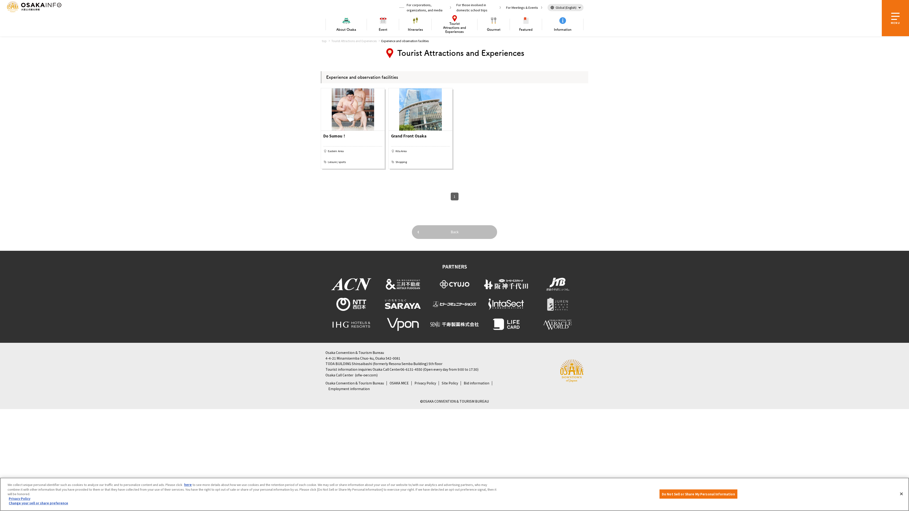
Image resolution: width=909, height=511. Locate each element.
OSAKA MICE (399, 383)
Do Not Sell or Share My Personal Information (698, 494)
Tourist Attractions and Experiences (354, 41)
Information (562, 29)
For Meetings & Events (522, 7)
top (324, 41)
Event (383, 29)
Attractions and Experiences (454, 27)
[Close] (901, 494)
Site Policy (450, 383)
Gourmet (493, 29)
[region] (454, 494)
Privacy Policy (425, 383)
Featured (526, 29)
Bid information (476, 383)
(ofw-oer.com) (366, 375)
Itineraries (415, 29)
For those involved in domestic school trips (471, 7)
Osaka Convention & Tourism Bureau (354, 383)
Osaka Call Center (339, 375)
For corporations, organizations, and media (424, 7)
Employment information (349, 388)
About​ (346, 29)
